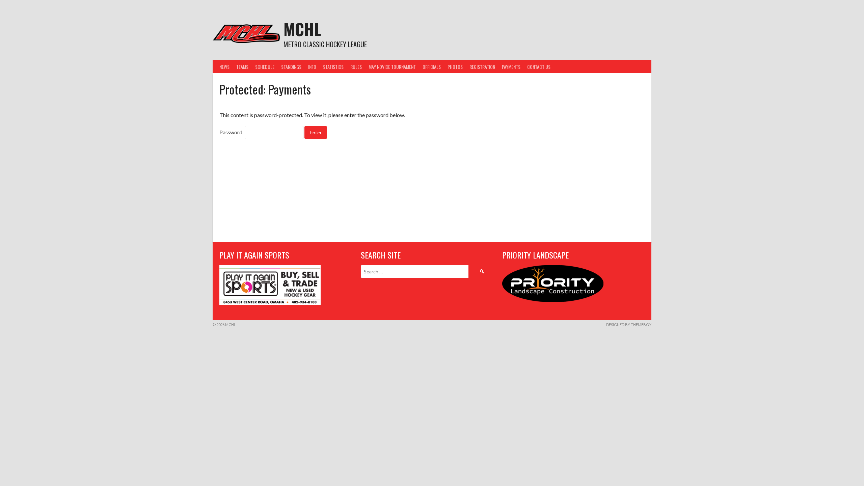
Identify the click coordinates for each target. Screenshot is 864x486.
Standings (291, 66)
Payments (511, 66)
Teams (242, 66)
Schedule (264, 66)
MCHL (302, 29)
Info (312, 66)
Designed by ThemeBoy (628, 324)
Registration (482, 66)
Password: (232, 132)
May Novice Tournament (392, 66)
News (224, 66)
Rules (356, 66)
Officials (432, 66)
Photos (455, 66)
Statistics (333, 66)
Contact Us (538, 66)
